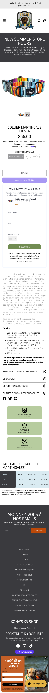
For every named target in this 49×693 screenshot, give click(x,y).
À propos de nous (24, 575)
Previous (2, 86)
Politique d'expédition (24, 605)
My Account (24, 550)
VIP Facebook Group (24, 565)
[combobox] (12, 238)
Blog (24, 585)
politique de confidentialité (24, 595)
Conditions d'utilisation (24, 610)
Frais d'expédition (11, 141)
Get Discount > (13, 684)
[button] (4, 20)
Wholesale (24, 590)
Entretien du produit (24, 570)
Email (3, 677)
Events (25, 560)
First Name (4, 671)
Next (46, 86)
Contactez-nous (24, 580)
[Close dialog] (46, 658)
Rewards (24, 555)
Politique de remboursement (24, 600)
